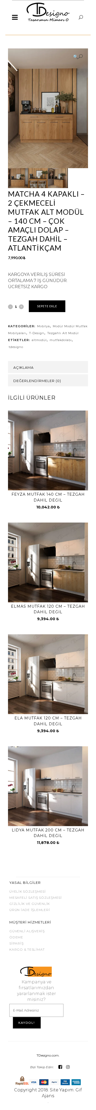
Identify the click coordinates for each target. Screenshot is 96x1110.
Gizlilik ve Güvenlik (29, 904)
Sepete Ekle (47, 306)
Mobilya (43, 326)
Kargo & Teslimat (27, 949)
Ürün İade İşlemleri (29, 910)
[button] (78, 56)
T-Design (36, 333)
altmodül (39, 340)
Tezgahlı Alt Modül (63, 333)
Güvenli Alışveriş (27, 931)
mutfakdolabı (61, 340)
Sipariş (16, 943)
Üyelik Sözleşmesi (27, 891)
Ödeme (16, 937)
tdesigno (16, 347)
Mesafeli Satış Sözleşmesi (35, 898)
